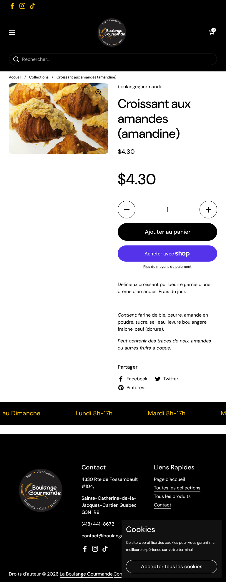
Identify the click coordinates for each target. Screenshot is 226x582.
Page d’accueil (169, 479)
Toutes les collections (177, 488)
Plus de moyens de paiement (167, 266)
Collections (39, 77)
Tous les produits (172, 496)
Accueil (15, 77)
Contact (162, 505)
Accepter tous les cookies (171, 566)
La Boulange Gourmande (86, 574)
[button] (126, 209)
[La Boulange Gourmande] (111, 32)
